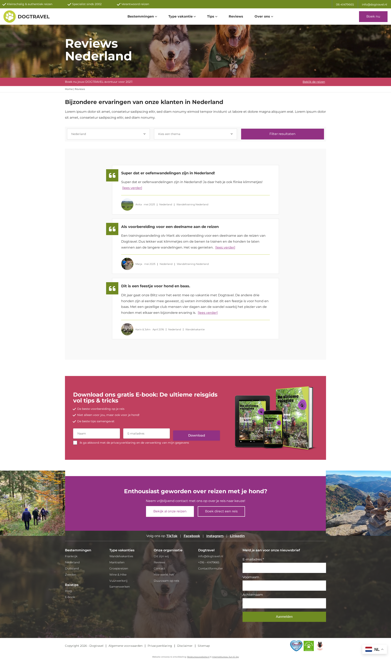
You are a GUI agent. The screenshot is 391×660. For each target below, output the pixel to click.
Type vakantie (180, 16)
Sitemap (204, 646)
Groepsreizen (118, 568)
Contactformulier (210, 568)
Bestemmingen (140, 16)
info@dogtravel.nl (374, 4)
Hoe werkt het (164, 574)
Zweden (70, 574)
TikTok (171, 536)
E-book (70, 597)
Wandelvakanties (121, 556)
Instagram (215, 536)
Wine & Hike (117, 574)
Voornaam (251, 577)
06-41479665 (345, 4)
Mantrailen (116, 562)
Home (69, 89)
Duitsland (72, 568)
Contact (159, 568)
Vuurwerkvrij (118, 581)
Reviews (236, 16)
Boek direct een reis (221, 511)
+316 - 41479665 (208, 562)
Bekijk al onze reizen (170, 511)
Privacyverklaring (160, 646)
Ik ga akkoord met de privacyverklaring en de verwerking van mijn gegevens (134, 442)
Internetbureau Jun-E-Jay (225, 657)
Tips (210, 16)
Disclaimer (185, 646)
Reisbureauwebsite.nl (198, 657)
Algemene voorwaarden (126, 646)
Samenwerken (119, 586)
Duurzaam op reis (166, 581)
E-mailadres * (253, 559)
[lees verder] (132, 188)
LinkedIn (237, 536)
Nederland (72, 562)
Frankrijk (71, 556)
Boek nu (373, 16)
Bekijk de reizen (314, 82)
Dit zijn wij (161, 556)
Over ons (262, 16)
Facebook (192, 536)
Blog (68, 591)
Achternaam (253, 595)
